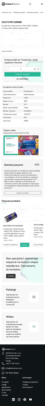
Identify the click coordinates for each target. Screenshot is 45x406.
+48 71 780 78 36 (12, 363)
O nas (4, 392)
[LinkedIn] (13, 400)
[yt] (30, 400)
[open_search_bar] (30, 4)
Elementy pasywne (32, 12)
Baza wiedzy (6, 390)
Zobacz (24, 245)
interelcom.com (6, 12)
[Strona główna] (11, 5)
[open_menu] (42, 4)
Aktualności (6, 387)
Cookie (25, 384)
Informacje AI (27, 387)
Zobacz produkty (22, 193)
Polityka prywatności (30, 382)
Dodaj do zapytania (22, 74)
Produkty (5, 382)
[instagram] (19, 400)
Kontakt (11, 276)
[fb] (24, 400)
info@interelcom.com (14, 368)
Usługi (4, 384)
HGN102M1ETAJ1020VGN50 (13, 226)
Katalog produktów (19, 12)
